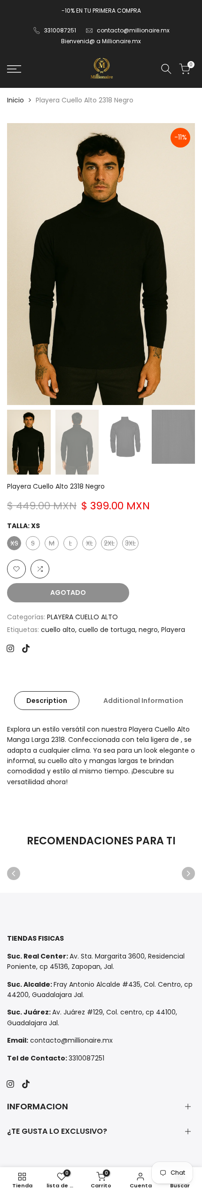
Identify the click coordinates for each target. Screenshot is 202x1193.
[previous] (13, 873)
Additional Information (143, 700)
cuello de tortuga (106, 629)
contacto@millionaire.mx (133, 30)
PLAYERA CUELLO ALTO (82, 617)
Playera (173, 629)
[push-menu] (14, 69)
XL (90, 544)
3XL (131, 544)
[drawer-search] (166, 68)
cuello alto (58, 629)
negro (148, 629)
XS (15, 544)
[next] (188, 873)
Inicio (15, 100)
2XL (110, 544)
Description (46, 700)
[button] (16, 569)
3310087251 (60, 30)
